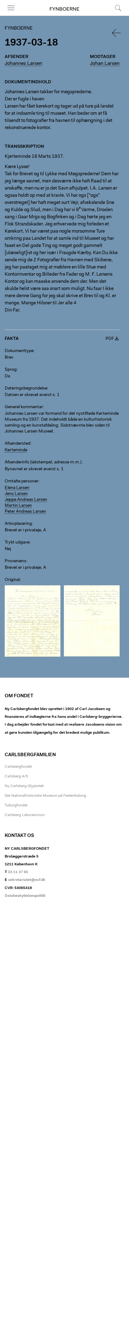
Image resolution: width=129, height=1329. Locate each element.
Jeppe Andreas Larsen (26, 500)
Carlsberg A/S (16, 776)
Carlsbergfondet (18, 767)
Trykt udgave (17, 542)
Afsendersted (17, 444)
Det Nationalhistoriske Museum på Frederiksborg (45, 796)
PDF (110, 339)
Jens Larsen (16, 494)
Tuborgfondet (16, 805)
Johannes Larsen (23, 63)
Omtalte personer (22, 481)
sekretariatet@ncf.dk (26, 880)
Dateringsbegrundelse (26, 388)
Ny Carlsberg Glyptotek (24, 786)
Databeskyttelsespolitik (25, 896)
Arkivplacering (18, 524)
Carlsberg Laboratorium (24, 815)
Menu (8, 15)
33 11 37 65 (18, 872)
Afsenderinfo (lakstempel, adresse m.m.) (43, 462)
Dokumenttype (19, 351)
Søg (114, 15)
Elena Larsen (17, 488)
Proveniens (15, 561)
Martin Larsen (18, 506)
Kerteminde (16, 450)
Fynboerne (64, 9)
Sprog (11, 370)
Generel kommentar (24, 407)
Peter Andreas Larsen (25, 512)
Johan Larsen (105, 63)
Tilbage (116, 33)
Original (12, 580)
